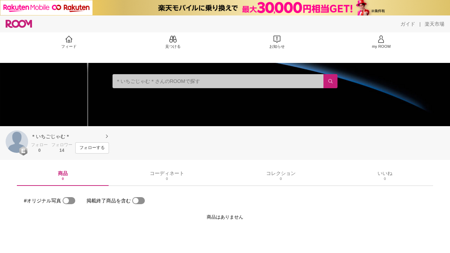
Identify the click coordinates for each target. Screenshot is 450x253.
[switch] (69, 200)
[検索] (330, 81)
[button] (17, 141)
